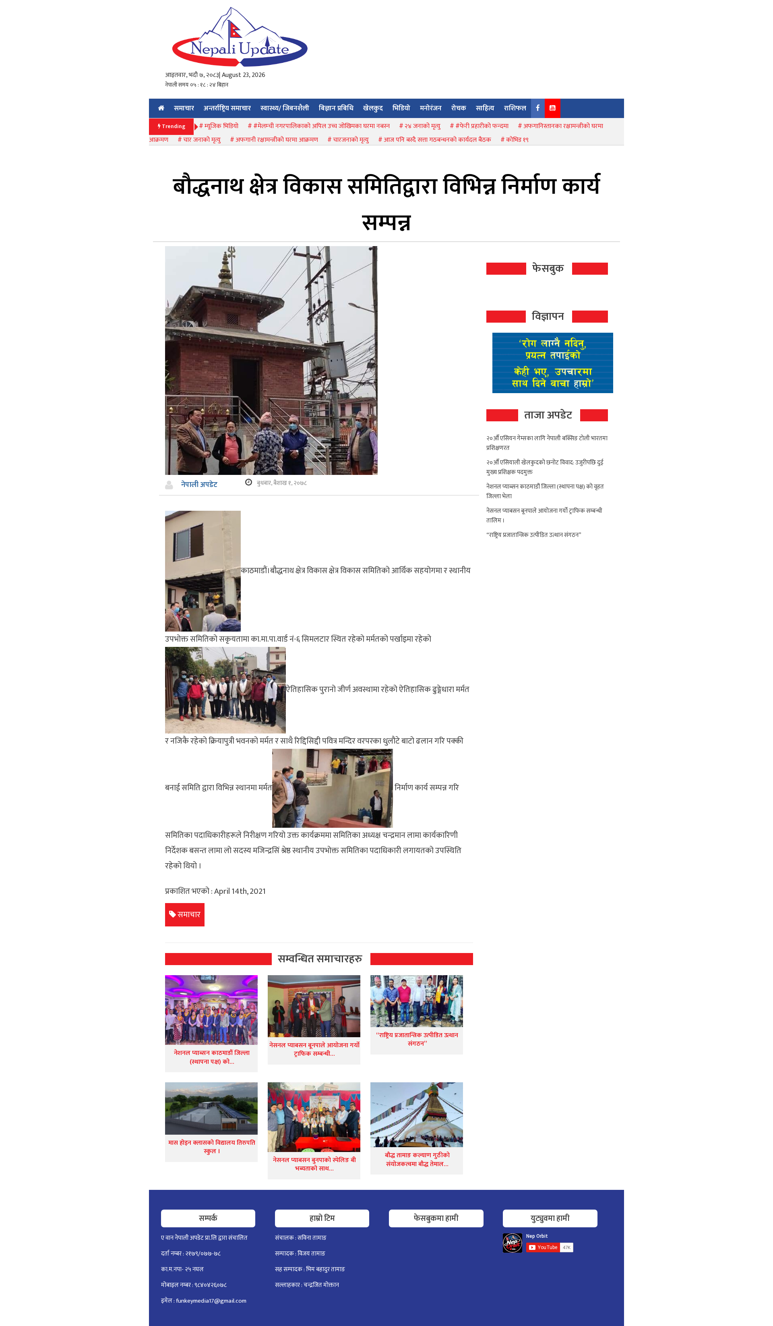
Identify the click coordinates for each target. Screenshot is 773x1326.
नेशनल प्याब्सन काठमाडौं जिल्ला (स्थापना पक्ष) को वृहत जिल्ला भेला (545, 491)
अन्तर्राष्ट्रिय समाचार (227, 108)
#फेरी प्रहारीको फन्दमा (481, 126)
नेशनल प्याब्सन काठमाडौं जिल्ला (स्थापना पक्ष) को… (212, 1057)
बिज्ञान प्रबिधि (336, 108)
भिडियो (401, 108)
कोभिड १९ (517, 140)
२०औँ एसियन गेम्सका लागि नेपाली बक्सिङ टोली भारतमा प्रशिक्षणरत (547, 443)
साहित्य (485, 108)
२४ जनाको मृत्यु (422, 126)
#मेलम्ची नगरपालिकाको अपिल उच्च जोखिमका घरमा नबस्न (321, 126)
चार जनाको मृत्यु (202, 140)
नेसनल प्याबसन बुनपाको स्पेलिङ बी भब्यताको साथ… (314, 1165)
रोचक (458, 108)
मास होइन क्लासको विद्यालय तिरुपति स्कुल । (211, 1147)
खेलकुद (373, 108)
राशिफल (515, 108)
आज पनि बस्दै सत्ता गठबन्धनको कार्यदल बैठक (437, 140)
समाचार (184, 108)
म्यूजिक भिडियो (221, 126)
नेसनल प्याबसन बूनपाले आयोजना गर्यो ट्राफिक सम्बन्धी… (314, 1050)
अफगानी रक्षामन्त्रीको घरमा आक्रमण (277, 140)
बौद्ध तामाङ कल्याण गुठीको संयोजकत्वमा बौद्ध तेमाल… (417, 1160)
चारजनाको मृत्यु (351, 140)
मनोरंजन (431, 108)
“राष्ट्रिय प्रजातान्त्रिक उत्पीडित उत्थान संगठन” (417, 1040)
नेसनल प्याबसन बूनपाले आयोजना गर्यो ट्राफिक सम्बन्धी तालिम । (544, 516)
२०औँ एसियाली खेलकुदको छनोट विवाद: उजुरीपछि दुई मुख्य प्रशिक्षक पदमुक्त (545, 467)
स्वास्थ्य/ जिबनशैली (284, 108)
